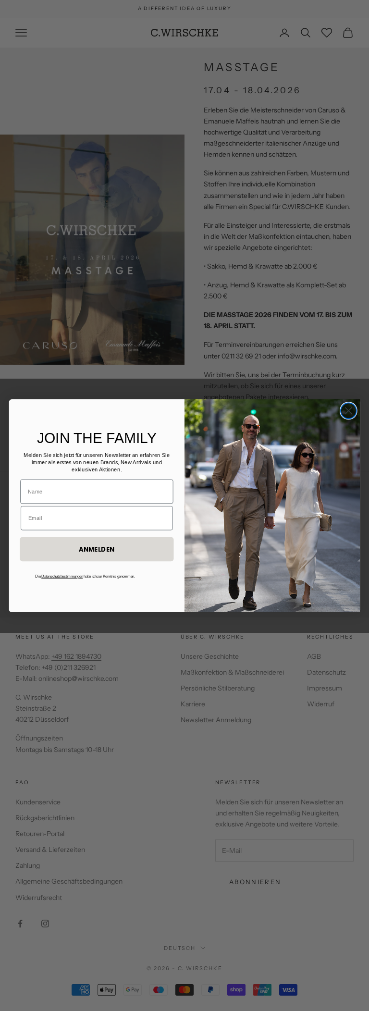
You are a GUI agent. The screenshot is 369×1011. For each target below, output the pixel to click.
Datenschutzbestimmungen (62, 576)
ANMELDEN (96, 549)
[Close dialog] (349, 411)
